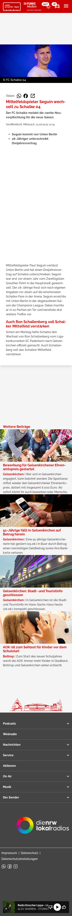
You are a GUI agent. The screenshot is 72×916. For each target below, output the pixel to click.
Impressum (9, 853)
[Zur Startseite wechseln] (12, 6)
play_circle (57, 907)
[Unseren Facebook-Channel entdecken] (9, 866)
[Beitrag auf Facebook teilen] (25, 96)
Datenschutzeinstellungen (19, 859)
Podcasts (9, 723)
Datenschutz (29, 853)
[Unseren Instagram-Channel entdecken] (15, 866)
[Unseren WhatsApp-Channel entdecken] (3, 866)
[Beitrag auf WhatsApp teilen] (19, 96)
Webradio (10, 734)
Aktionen (9, 766)
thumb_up (64, 907)
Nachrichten (11, 744)
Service (8, 755)
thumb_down (50, 907)
